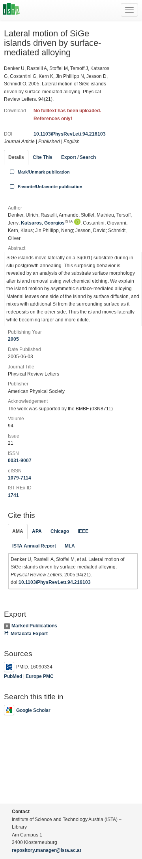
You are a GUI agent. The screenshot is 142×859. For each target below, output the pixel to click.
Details (16, 157)
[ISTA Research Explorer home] (11, 10)
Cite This (42, 157)
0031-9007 (20, 460)
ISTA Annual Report (34, 546)
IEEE (83, 531)
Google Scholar (33, 710)
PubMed (13, 676)
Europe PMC (40, 676)
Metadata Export (29, 633)
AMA (17, 531)
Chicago (59, 531)
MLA (70, 546)
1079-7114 (19, 478)
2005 (13, 339)
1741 (13, 495)
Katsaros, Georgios (47, 223)
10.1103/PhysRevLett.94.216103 (70, 134)
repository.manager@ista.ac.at (46, 850)
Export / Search (78, 157)
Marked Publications (34, 626)
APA (37, 531)
